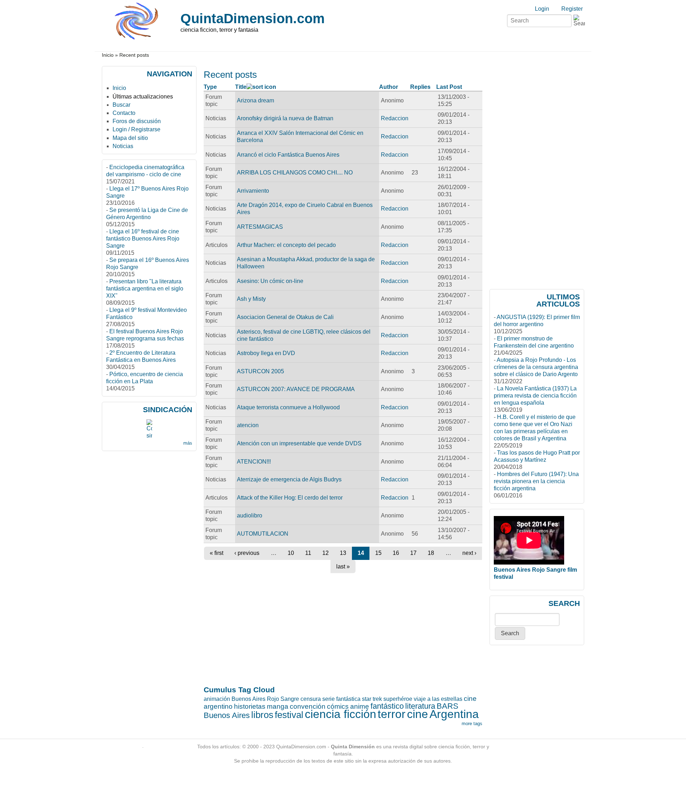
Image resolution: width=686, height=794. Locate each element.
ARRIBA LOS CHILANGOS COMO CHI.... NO (295, 173)
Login (542, 9)
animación (217, 699)
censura (310, 699)
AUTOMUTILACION (262, 534)
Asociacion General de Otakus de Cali (285, 317)
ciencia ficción (340, 714)
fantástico (387, 706)
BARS (447, 706)
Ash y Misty (251, 299)
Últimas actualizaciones (143, 96)
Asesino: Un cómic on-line (270, 281)
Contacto (124, 113)
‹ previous (246, 553)
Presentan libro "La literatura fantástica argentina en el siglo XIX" (144, 288)
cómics (338, 706)
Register (572, 9)
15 (378, 553)
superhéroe (397, 699)
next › (469, 553)
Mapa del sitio (130, 138)
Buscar (121, 105)
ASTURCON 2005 (260, 371)
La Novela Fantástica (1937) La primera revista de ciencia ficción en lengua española (535, 395)
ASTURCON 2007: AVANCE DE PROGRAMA (296, 389)
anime (359, 706)
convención (307, 706)
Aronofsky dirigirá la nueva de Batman (285, 118)
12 (325, 553)
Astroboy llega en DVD (266, 353)
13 (343, 553)
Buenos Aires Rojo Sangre (265, 699)
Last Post (449, 87)
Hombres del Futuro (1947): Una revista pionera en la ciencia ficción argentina (536, 481)
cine (417, 714)
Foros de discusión (137, 121)
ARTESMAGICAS (260, 227)
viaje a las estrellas (438, 699)
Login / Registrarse (136, 129)
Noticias (123, 146)
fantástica (348, 699)
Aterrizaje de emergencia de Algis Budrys (289, 479)
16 (396, 553)
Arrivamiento (253, 191)
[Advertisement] (232, 459)
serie (328, 699)
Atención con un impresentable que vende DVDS (299, 443)
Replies (420, 87)
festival (289, 715)
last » (343, 566)
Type (210, 87)
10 (291, 553)
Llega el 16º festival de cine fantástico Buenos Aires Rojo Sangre (142, 238)
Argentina (454, 714)
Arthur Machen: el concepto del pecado (286, 245)
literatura (420, 706)
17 (413, 553)
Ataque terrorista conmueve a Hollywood (288, 407)
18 (431, 553)
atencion (248, 425)
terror (392, 714)
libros (262, 715)
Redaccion (394, 118)
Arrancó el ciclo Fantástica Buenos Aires (288, 155)
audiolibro (249, 515)
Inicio (108, 55)
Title (241, 87)
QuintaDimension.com (252, 18)
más (187, 443)
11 (308, 553)
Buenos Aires (227, 715)
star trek (372, 699)
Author (388, 87)
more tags (472, 723)
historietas (249, 706)
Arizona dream (255, 100)
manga (277, 706)
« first (216, 553)
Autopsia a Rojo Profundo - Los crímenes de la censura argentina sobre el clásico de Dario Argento (536, 367)
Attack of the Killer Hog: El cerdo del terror (290, 498)
